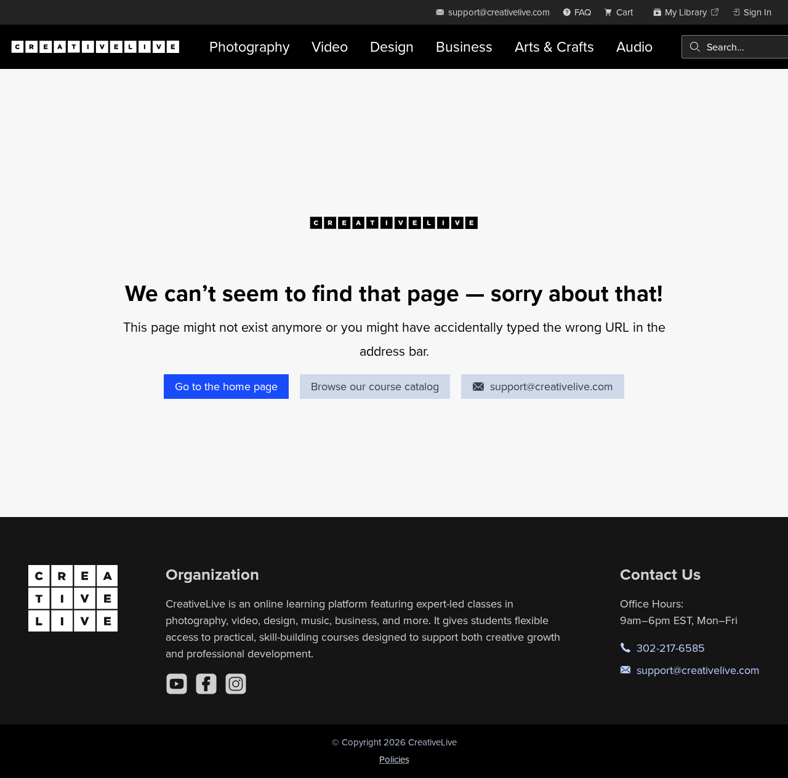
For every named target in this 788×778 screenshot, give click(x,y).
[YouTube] (177, 684)
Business (464, 46)
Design (392, 46)
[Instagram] (236, 684)
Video (330, 46)
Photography (249, 46)
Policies (394, 759)
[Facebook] (206, 684)
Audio (634, 46)
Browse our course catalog (375, 386)
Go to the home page (226, 386)
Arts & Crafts (554, 46)
